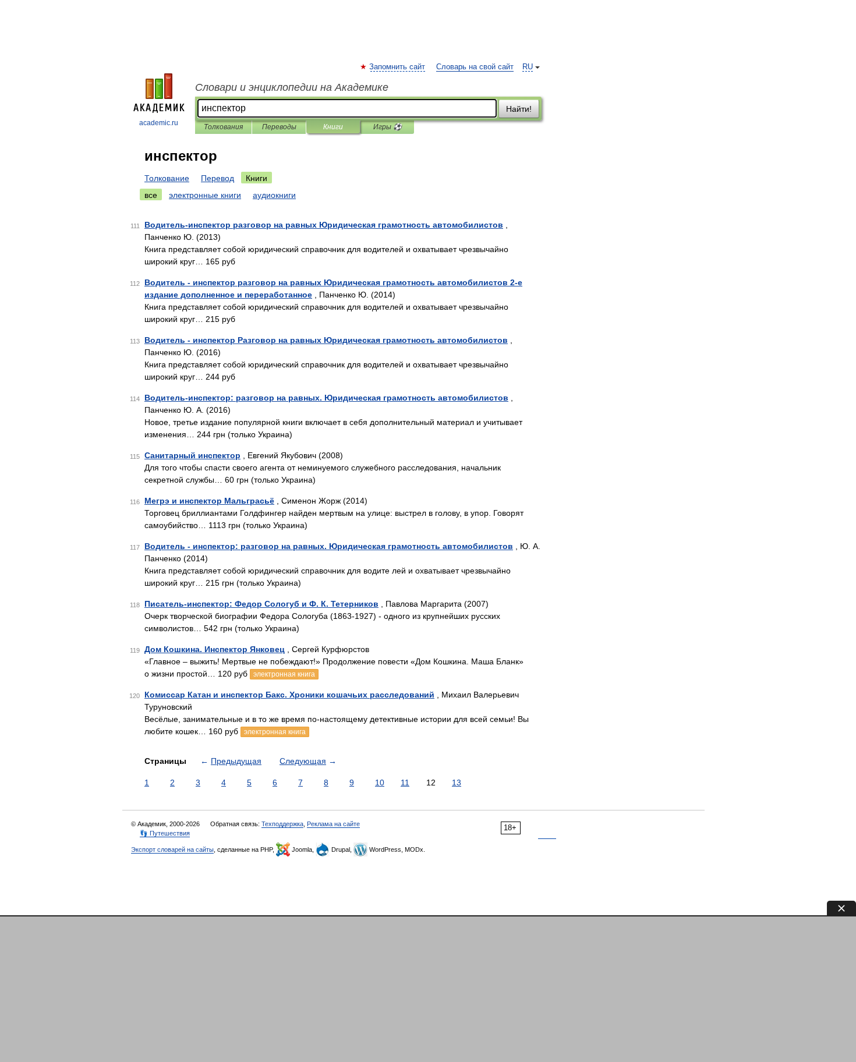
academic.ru (158, 123)
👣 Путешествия (165, 833)
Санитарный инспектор (192, 455)
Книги (333, 127)
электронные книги (205, 195)
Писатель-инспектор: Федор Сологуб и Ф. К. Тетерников (261, 603)
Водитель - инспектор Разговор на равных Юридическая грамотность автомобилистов (326, 340)
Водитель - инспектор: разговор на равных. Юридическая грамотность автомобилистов (328, 546)
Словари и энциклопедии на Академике (291, 87)
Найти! (519, 109)
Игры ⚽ (387, 127)
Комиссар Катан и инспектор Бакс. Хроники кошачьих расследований (289, 694)
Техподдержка (282, 823)
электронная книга (284, 674)
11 (405, 782)
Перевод (217, 178)
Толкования (223, 127)
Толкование (166, 178)
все (150, 195)
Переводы (279, 127)
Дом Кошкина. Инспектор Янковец (214, 649)
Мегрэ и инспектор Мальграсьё (209, 500)
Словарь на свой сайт (475, 67)
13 (456, 782)
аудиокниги (274, 195)
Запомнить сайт (397, 67)
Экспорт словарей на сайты (172, 849)
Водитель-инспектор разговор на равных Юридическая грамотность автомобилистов (323, 224)
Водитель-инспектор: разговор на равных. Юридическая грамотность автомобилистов (326, 397)
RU (527, 67)
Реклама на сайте (333, 823)
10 (379, 782)
